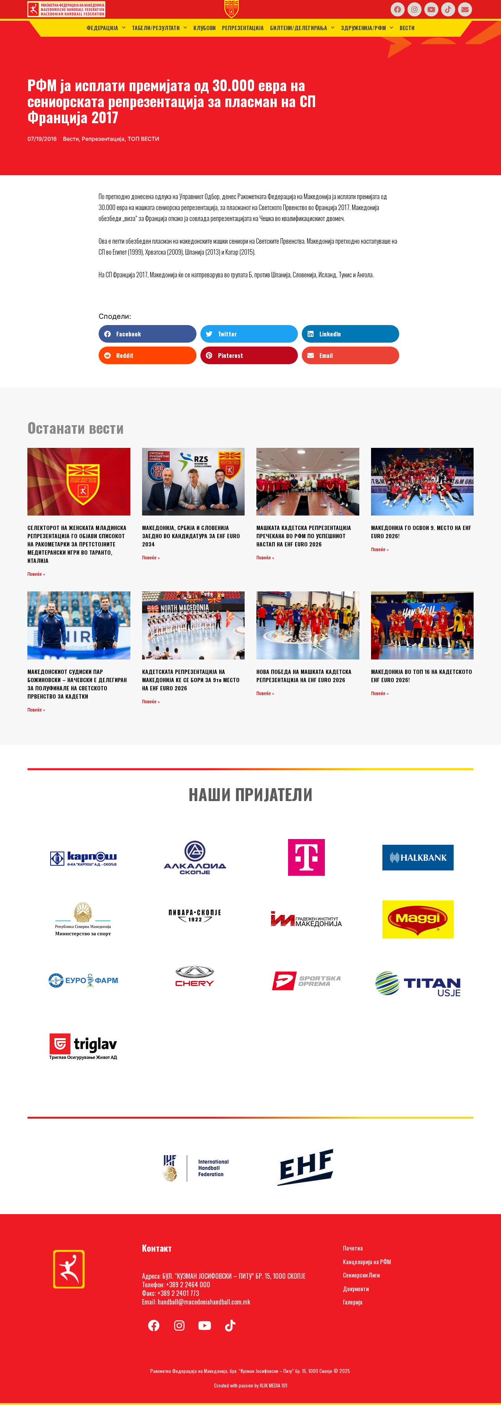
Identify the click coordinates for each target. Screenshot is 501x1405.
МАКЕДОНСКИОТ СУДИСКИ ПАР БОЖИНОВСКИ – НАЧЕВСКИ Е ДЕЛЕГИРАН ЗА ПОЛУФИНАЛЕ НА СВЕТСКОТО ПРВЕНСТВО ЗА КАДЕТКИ (77, 683)
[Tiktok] (448, 9)
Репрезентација (243, 27)
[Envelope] (465, 9)
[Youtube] (431, 9)
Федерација (102, 27)
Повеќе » (36, 574)
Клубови (204, 27)
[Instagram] (414, 9)
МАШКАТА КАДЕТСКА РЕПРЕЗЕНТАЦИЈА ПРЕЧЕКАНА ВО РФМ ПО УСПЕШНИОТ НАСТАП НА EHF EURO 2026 (303, 535)
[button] (147, 334)
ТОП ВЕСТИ (143, 138)
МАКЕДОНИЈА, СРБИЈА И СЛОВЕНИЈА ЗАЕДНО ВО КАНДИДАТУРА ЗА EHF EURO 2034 (191, 535)
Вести (407, 27)
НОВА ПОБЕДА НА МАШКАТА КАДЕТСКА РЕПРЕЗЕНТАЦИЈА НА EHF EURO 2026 (303, 675)
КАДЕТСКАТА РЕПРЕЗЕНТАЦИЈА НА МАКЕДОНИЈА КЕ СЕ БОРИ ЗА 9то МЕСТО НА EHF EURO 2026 (191, 679)
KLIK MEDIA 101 (273, 1385)
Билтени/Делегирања (298, 27)
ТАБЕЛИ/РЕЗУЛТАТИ (156, 27)
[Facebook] (398, 9)
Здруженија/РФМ (363, 27)
